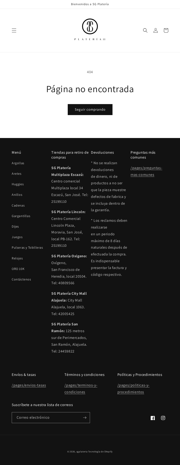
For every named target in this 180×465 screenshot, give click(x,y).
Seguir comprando (90, 109)
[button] (14, 30)
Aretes (17, 173)
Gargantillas (21, 216)
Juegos (17, 237)
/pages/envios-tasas (29, 385)
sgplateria (82, 451)
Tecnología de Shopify (100, 451)
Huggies (18, 184)
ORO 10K (18, 269)
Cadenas (18, 205)
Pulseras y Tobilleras (27, 247)
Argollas (18, 163)
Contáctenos (21, 279)
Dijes (15, 226)
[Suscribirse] (84, 417)
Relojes (17, 258)
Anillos (17, 195)
